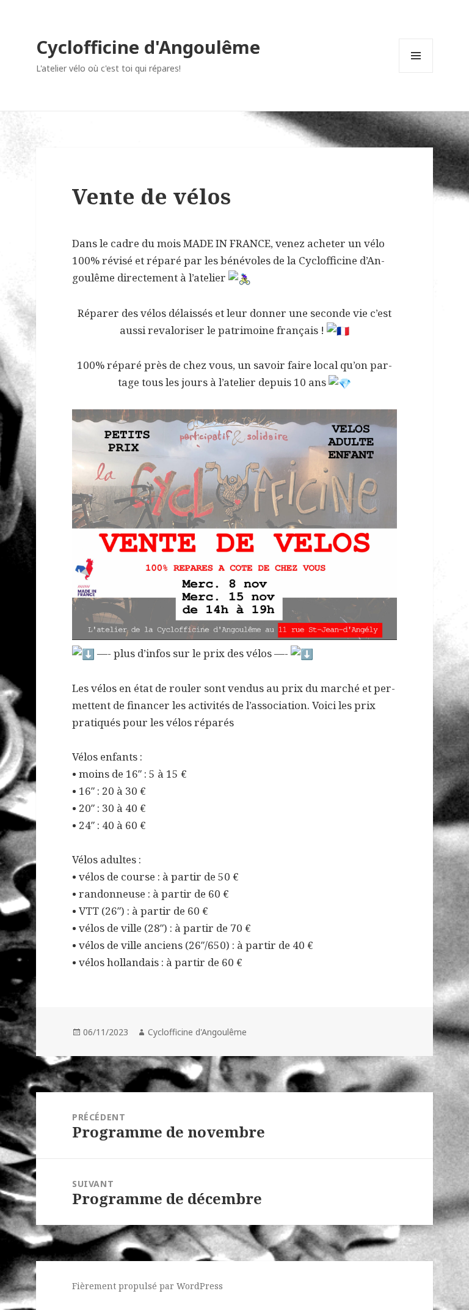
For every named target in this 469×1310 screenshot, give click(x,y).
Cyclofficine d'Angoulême (148, 47)
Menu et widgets (416, 72)
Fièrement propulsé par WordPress (147, 1286)
